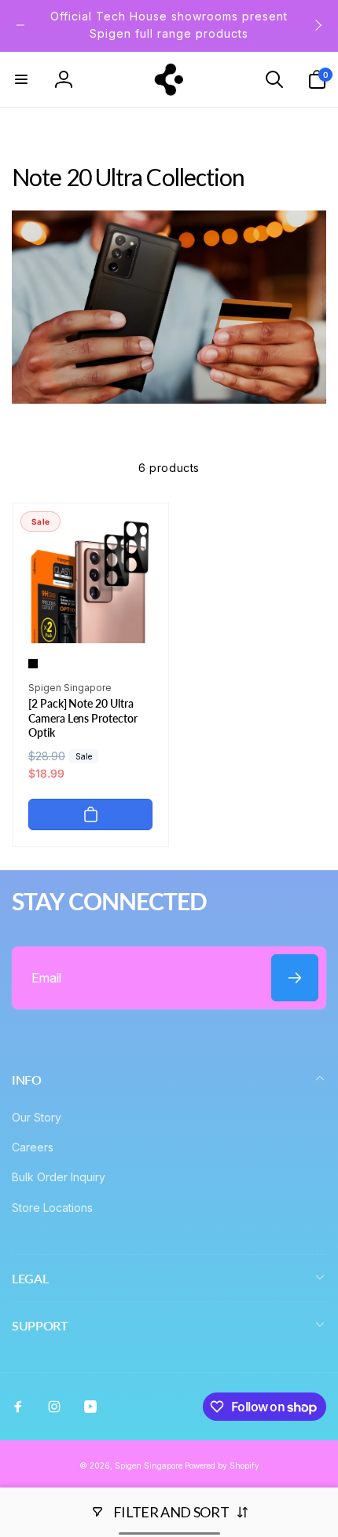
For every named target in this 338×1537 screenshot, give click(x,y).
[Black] (33, 663)
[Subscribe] (294, 977)
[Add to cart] (90, 814)
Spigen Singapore (148, 1465)
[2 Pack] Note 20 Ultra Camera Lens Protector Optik (83, 717)
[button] (21, 79)
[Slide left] (20, 25)
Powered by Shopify (222, 1465)
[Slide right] (317, 25)
